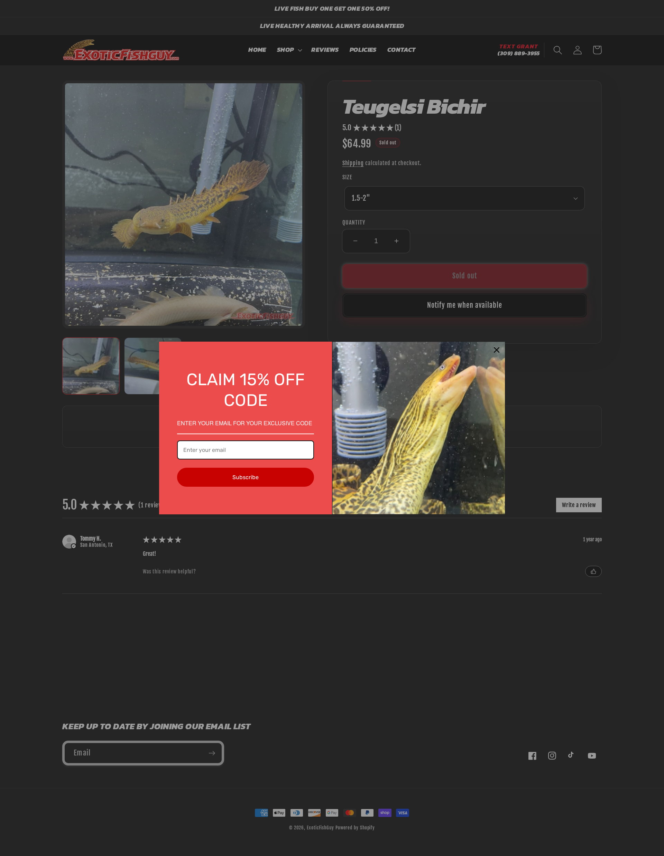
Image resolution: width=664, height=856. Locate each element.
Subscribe (245, 477)
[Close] (496, 350)
